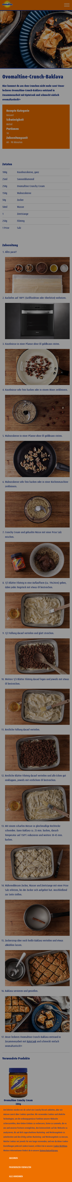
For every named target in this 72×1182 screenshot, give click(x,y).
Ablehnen (13, 1158)
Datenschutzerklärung (49, 1151)
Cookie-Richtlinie (60, 1146)
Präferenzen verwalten (20, 1167)
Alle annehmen (16, 1176)
